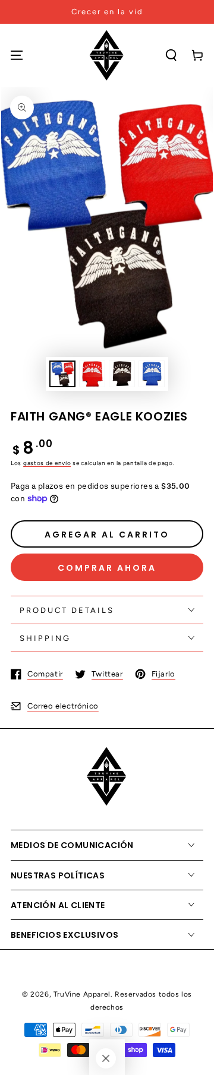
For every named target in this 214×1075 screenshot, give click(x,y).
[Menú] (17, 55)
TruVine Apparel (82, 994)
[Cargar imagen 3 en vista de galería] (122, 374)
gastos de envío (47, 463)
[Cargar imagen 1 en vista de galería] (62, 374)
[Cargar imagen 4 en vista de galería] (152, 374)
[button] (171, 55)
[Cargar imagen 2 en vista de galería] (92, 374)
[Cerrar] (106, 1058)
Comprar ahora (107, 568)
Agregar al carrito (107, 534)
